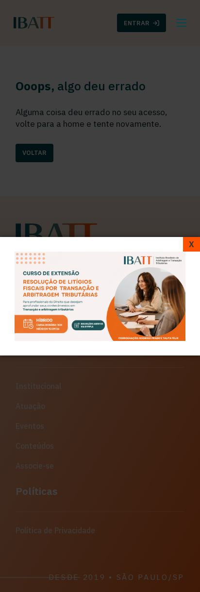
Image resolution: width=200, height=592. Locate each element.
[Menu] (181, 23)
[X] (191, 244)
